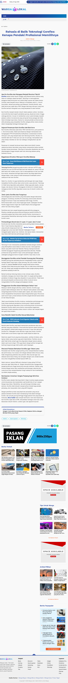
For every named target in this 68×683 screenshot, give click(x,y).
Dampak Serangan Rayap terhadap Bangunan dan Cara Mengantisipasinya (59, 532)
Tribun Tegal (56, 678)
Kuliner (49, 663)
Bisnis (19, 661)
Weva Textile (11, 397)
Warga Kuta (47, 678)
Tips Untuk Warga (47, 505)
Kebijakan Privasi (63, 661)
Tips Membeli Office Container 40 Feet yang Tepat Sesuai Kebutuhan (46, 518)
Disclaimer (61, 663)
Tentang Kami (62, 667)
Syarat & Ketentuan (63, 669)
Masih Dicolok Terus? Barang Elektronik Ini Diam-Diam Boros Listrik (60, 518)
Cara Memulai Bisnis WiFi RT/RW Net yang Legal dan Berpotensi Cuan (45, 593)
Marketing (30, 665)
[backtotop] (34, 655)
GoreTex (3, 96)
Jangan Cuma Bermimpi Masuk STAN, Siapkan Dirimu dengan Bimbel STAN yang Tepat (22, 412)
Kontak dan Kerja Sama (63, 665)
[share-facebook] (52, 44)
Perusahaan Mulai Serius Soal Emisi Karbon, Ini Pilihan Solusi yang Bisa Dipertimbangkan (46, 579)
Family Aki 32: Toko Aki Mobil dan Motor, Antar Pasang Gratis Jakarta (49, 627)
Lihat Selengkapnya (53, 649)
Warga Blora (31, 678)
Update (40, 227)
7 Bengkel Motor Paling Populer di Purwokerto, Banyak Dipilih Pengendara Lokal (48, 634)
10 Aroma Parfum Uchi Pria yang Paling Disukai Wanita (49, 612)
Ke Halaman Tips (53, 537)
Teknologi (23, 418)
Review (29, 667)
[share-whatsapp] (58, 44)
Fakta (38, 661)
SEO (38, 667)
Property (20, 667)
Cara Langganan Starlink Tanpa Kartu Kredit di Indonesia (48, 619)
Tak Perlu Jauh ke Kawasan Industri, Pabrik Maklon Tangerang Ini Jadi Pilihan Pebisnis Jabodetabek (60, 579)
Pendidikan (50, 665)
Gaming (20, 663)
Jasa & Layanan (14, 418)
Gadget (49, 661)
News (38, 665)
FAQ (60, 673)
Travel (29, 669)
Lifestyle (20, 665)
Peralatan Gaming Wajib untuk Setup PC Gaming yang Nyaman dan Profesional (46, 532)
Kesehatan (40, 663)
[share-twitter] (55, 44)
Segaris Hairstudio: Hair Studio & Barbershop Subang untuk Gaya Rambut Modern (48, 1)
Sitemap (61, 671)
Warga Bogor (22, 678)
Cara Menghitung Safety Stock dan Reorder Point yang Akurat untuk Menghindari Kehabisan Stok (60, 593)
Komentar (7, 426)
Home (4, 2)
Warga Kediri (39, 678)
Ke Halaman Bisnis (53, 599)
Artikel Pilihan (45, 567)
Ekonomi (30, 661)
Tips (19, 669)
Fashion (5, 418)
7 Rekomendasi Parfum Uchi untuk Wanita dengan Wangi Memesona (49, 642)
